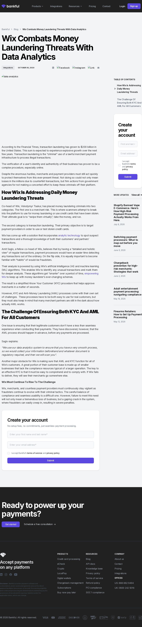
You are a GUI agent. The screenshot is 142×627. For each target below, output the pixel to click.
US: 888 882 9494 (124, 583)
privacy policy (53, 453)
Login (122, 6)
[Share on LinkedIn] (53, 68)
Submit (50, 460)
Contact (106, 6)
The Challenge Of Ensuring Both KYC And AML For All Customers (129, 102)
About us (119, 559)
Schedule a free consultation (38, 524)
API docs (90, 563)
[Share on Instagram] (78, 67)
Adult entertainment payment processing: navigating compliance (127, 291)
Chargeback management (70, 582)
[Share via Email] (98, 67)
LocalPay (62, 573)
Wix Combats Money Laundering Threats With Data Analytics (54, 29)
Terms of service (94, 578)
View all (135, 194)
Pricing (92, 6)
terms (133, 164)
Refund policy (93, 582)
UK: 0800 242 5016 (124, 587)
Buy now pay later (66, 592)
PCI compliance (94, 587)
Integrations (56, 6)
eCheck (61, 563)
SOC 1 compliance (95, 592)
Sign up (134, 6)
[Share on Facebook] (63, 67)
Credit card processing (68, 559)
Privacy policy (93, 573)
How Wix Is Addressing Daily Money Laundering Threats (129, 88)
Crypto (60, 568)
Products (36, 6)
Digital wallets (64, 578)
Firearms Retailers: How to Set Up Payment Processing (128, 314)
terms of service (34, 453)
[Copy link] (91, 67)
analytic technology (69, 235)
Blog (88, 559)
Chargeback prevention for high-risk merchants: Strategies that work (126, 267)
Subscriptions (64, 587)
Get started (10, 524)
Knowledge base (94, 568)
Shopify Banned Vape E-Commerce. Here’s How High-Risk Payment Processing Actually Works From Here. (127, 213)
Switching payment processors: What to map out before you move (126, 241)
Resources (74, 6)
